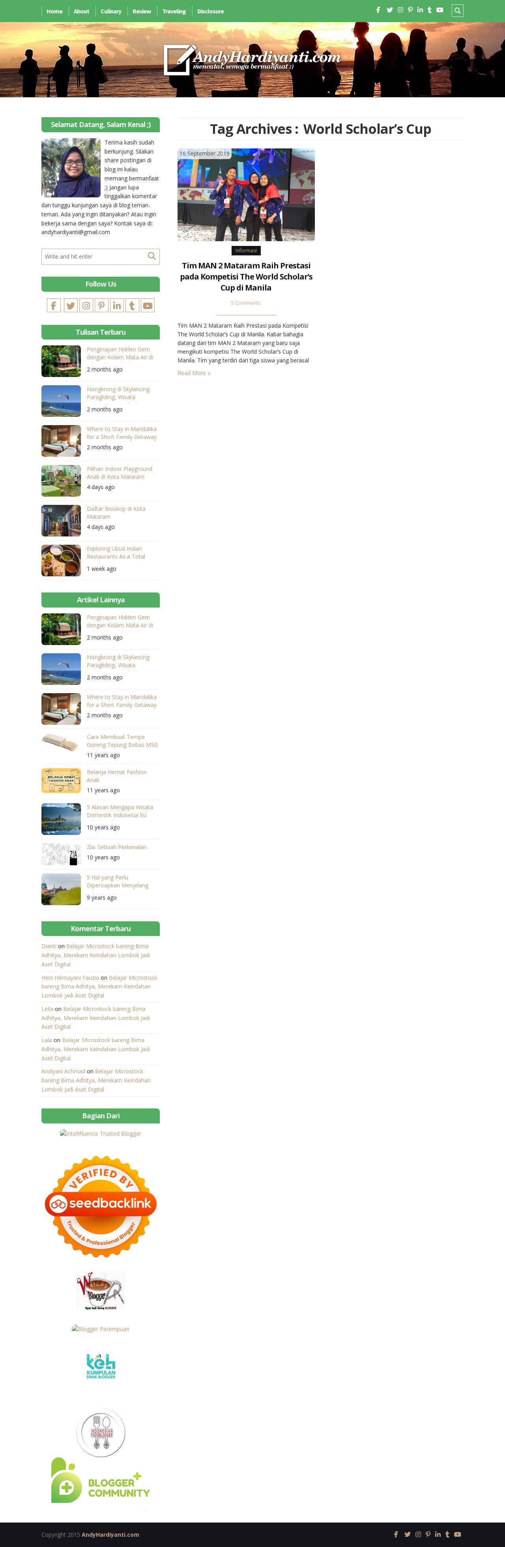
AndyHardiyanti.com (110, 1534)
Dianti (48, 946)
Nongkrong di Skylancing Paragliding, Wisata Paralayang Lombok (118, 394)
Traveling (174, 11)
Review (142, 11)
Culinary (111, 11)
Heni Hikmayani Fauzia (70, 977)
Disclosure (210, 11)
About (81, 11)
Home (54, 11)
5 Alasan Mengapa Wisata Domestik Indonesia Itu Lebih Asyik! (120, 812)
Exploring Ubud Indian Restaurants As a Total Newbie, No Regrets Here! (120, 554)
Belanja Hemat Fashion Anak (117, 776)
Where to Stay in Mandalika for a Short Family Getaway (122, 433)
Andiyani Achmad (63, 1071)
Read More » (194, 373)
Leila (47, 1009)
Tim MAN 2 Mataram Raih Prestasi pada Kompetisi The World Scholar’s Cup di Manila (246, 276)
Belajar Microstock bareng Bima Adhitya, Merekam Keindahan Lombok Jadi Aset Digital (95, 955)
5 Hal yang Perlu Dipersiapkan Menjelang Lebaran (117, 882)
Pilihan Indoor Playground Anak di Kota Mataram (119, 472)
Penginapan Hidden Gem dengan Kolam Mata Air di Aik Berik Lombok (120, 354)
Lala (46, 1040)
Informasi (246, 250)
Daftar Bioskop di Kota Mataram (116, 512)
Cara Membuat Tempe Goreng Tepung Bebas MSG (122, 740)
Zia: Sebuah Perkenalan (116, 847)
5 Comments (246, 303)
